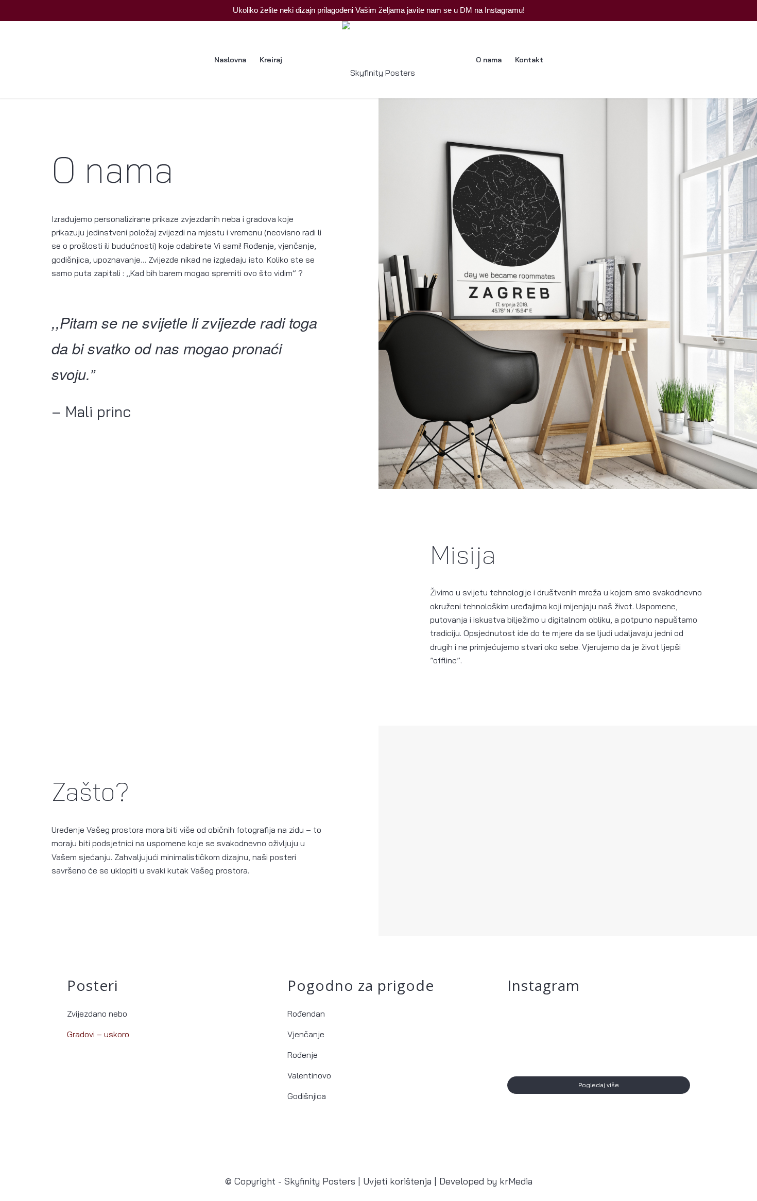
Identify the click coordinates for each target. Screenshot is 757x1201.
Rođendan (306, 1013)
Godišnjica (306, 1096)
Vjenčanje (305, 1034)
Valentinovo (309, 1075)
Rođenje (302, 1055)
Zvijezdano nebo (97, 1013)
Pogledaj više (598, 1085)
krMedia (516, 1181)
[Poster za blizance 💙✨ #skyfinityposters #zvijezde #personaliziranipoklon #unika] (536, 1036)
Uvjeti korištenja (397, 1181)
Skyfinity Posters (319, 1181)
